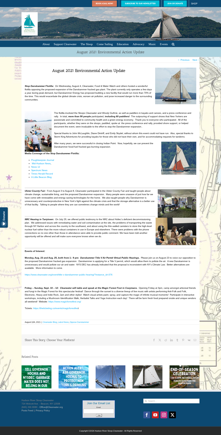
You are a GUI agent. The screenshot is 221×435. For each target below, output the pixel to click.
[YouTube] (155, 414)
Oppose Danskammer (79, 322)
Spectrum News (39, 170)
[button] (173, 44)
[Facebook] (146, 414)
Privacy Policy (43, 410)
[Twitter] (172, 414)
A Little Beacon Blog (41, 177)
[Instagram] (163, 414)
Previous (185, 60)
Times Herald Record (42, 173)
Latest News (63, 322)
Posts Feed (27, 410)
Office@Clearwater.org (51, 407)
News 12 (35, 167)
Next (195, 60)
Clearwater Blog (50, 322)
